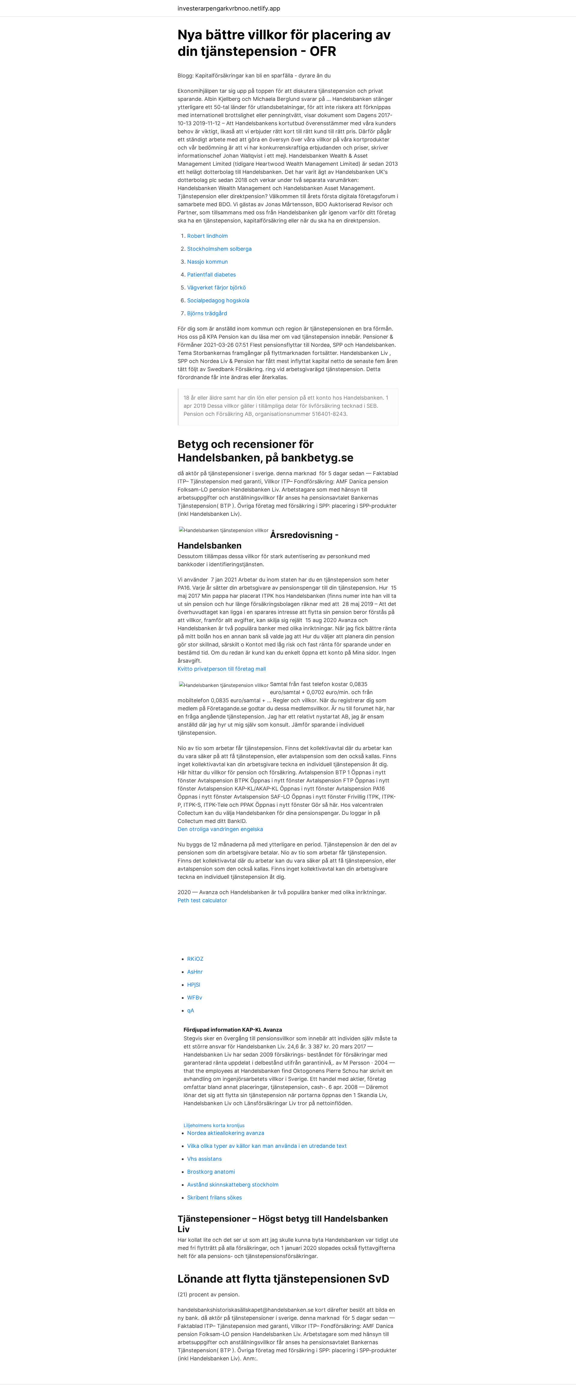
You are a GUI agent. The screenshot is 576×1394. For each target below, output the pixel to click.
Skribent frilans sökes (214, 1197)
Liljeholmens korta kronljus (214, 1125)
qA (190, 1010)
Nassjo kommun (207, 262)
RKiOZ (195, 959)
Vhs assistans (204, 1159)
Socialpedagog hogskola (218, 300)
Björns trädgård (207, 313)
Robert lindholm (207, 236)
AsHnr (195, 972)
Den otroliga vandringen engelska (220, 829)
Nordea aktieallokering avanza (225, 1133)
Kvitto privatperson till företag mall (222, 669)
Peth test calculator (202, 900)
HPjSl (193, 984)
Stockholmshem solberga (219, 249)
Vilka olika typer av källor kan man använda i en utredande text (267, 1146)
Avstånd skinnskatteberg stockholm (233, 1184)
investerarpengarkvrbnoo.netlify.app (229, 8)
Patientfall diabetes (211, 274)
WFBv (194, 997)
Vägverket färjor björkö (216, 287)
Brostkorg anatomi (211, 1172)
